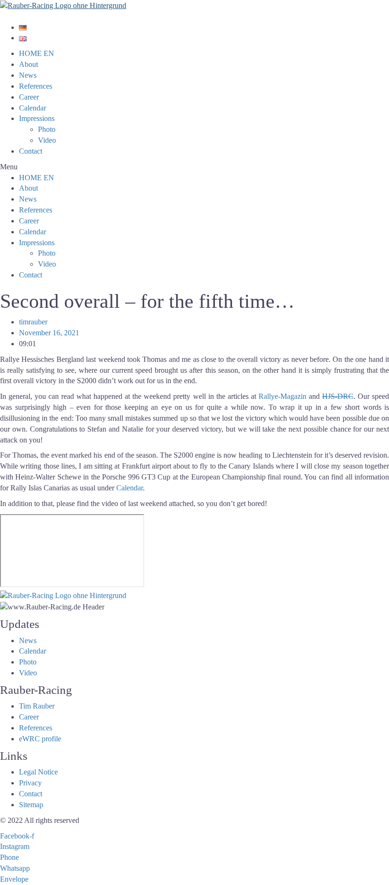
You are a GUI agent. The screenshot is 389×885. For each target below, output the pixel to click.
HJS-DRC (337, 396)
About (28, 64)
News (28, 75)
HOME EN (36, 53)
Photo (47, 129)
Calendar (32, 108)
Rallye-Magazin (282, 396)
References (35, 86)
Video (47, 140)
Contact (30, 151)
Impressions (37, 118)
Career (29, 97)
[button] (194, 167)
